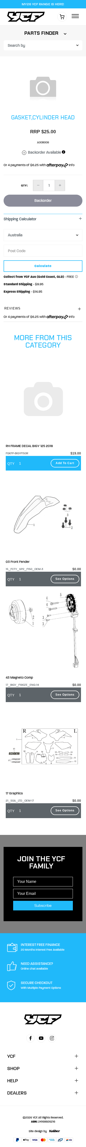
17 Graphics (14, 793)
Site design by (38, 1131)
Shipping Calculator (20, 219)
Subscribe (43, 905)
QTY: (24, 185)
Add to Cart (65, 463)
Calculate (43, 266)
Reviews (12, 308)
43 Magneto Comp (19, 677)
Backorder (43, 200)
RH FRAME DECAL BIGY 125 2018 (29, 446)
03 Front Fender (18, 562)
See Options (65, 579)
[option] (43, 87)
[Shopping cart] (62, 17)
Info (71, 165)
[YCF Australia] (27, 17)
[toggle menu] (75, 16)
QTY (10, 464)
